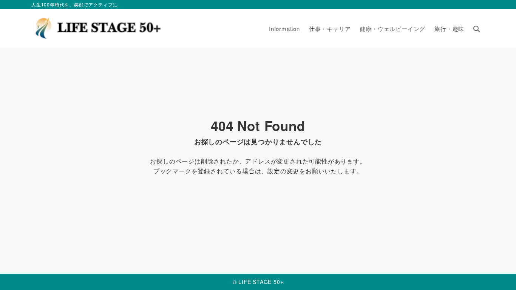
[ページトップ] (499, 273)
